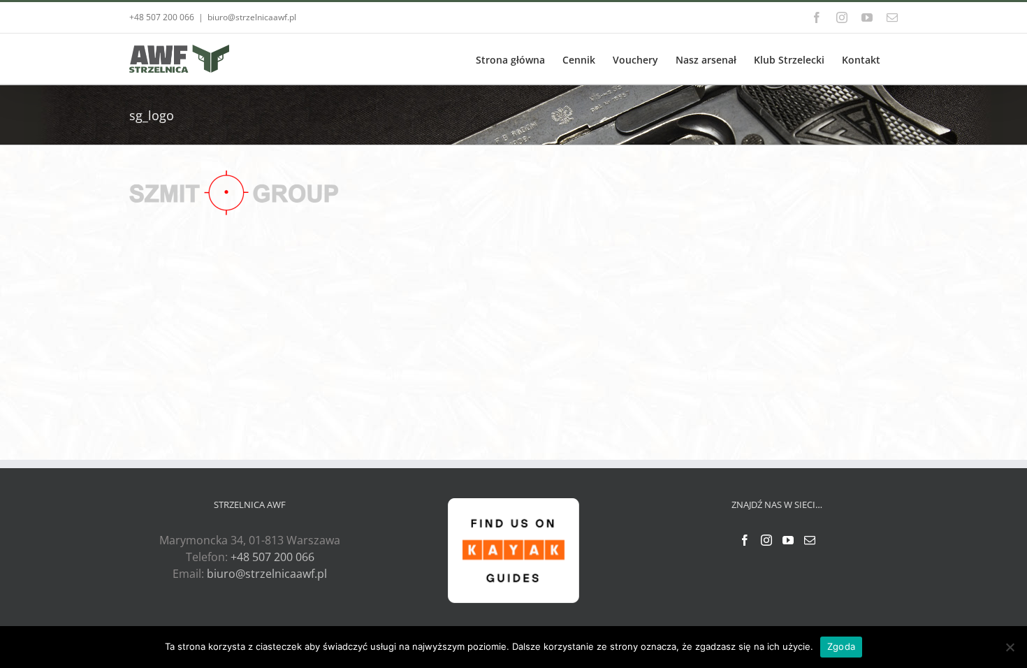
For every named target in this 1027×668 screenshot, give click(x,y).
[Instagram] (766, 540)
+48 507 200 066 (272, 557)
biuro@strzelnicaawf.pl (251, 17)
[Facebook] (744, 540)
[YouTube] (788, 540)
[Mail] (809, 540)
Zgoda (841, 646)
